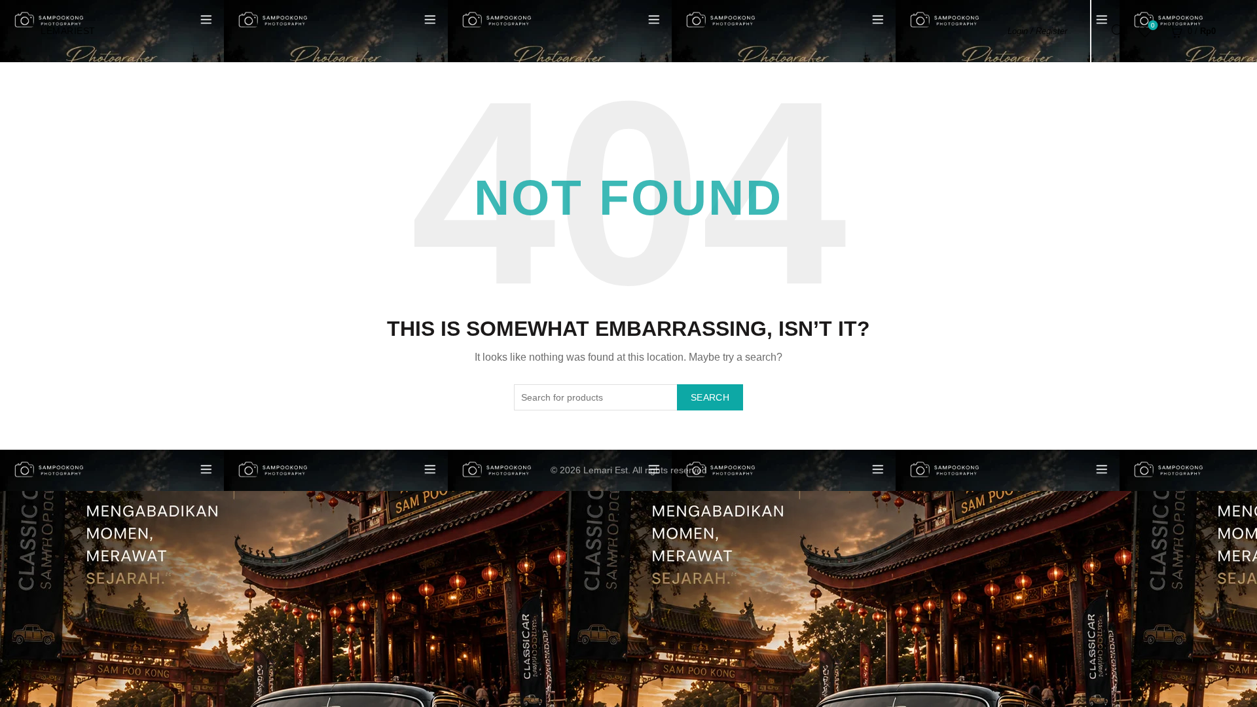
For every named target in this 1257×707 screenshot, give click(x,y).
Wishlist (1153, 25)
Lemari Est (605, 470)
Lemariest (68, 31)
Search (710, 397)
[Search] (1118, 31)
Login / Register (1037, 31)
